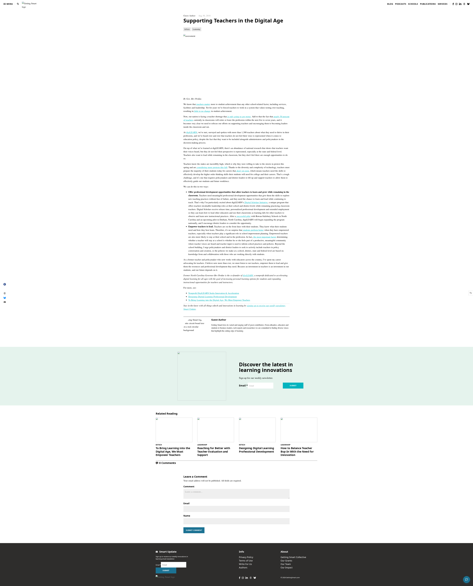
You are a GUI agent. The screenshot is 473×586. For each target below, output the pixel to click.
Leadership (196, 29)
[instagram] (456, 4)
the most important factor (264, 236)
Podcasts (400, 4)
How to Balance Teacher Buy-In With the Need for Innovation (297, 451)
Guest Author (189, 15)
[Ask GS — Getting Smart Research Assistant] (466, 579)
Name (186, 515)
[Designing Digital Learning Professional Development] (257, 430)
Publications (428, 4)
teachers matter (203, 104)
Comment (188, 486)
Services (443, 4)
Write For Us (245, 564)
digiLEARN (191, 132)
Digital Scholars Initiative (256, 202)
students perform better (253, 229)
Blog (390, 4)
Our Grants (286, 560)
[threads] (464, 4)
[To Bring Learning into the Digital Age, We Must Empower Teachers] (174, 430)
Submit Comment (194, 530)
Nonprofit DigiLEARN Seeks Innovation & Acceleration (213, 293)
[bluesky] (468, 4)
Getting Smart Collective (293, 557)
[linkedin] (460, 4)
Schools (413, 4)
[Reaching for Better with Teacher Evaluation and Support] (215, 430)
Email (243, 385)
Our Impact (287, 567)
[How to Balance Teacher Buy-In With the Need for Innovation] (299, 430)
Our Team (286, 564)
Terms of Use (246, 560)
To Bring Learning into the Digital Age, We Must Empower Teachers (219, 299)
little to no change (202, 111)
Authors (243, 567)
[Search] (18, 4)
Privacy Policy (246, 557)
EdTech (187, 29)
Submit (293, 385)
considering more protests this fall (212, 167)
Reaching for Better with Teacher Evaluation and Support (213, 451)
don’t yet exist (243, 170)
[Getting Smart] (30, 4)
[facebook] (453, 4)
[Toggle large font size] (471, 293)
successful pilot (243, 216)
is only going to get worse (239, 116)
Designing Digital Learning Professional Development (212, 296)
